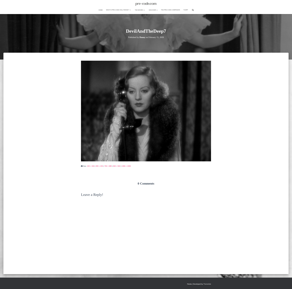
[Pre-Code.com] (146, 4)
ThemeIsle (207, 284)
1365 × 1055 (126, 166)
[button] (130, 10)
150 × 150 (90, 166)
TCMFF (185, 10)
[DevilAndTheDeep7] (146, 111)
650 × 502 (116, 166)
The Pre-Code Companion (170, 10)
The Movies (138, 10)
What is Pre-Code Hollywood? (117, 10)
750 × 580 (108, 166)
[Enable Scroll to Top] (287, 284)
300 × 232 (99, 166)
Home (100, 10)
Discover (152, 10)
